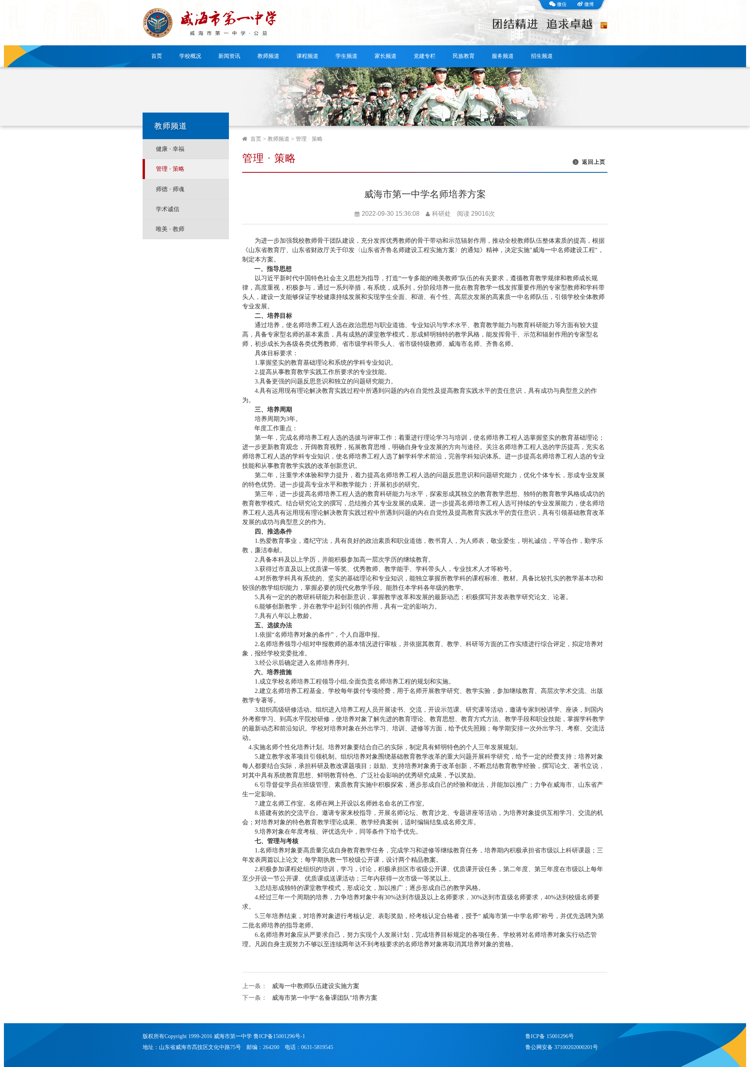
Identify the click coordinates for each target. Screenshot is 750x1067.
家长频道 (385, 56)
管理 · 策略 (170, 169)
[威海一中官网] (212, 22)
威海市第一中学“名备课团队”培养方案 (324, 997)
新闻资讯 (229, 56)
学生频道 (346, 56)
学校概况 (190, 56)
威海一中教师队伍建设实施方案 (315, 986)
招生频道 (542, 56)
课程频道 (307, 56)
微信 (561, 4)
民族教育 (464, 56)
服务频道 (503, 56)
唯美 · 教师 (170, 229)
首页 (156, 56)
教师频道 (268, 56)
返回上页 (593, 162)
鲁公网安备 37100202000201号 (561, 1047)
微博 (589, 4)
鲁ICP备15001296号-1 (279, 1036)
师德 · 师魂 (170, 189)
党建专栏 (425, 56)
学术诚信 (167, 209)
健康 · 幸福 (170, 149)
